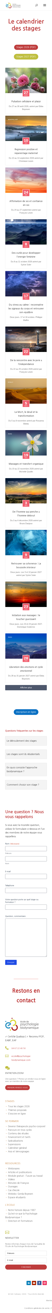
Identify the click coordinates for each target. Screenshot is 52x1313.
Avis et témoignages (17, 1151)
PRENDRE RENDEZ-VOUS (17, 1087)
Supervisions (13, 1144)
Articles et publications (18, 1172)
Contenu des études (17, 1133)
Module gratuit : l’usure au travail (24, 1176)
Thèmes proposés (16, 1110)
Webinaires (12, 1168)
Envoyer (10, 962)
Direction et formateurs (19, 1221)
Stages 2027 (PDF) (26, 56)
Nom (7, 863)
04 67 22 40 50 (18, 1048)
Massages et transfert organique (26, 464)
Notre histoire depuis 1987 (20, 1210)
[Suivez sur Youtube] (34, 1283)
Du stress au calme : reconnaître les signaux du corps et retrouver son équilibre (26, 309)
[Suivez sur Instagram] (45, 1283)
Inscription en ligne (26, 712)
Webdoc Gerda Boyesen (19, 1194)
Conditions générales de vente (36, 1308)
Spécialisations (14, 1141)
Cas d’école (12, 1190)
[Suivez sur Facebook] (39, 1283)
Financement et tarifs (17, 1137)
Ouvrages (11, 1186)
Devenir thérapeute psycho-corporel (25, 1126)
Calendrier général (16, 1148)
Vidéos (10, 1179)
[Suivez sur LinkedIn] (29, 1283)
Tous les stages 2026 (17, 1106)
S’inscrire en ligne (15, 1113)
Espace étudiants (15, 1197)
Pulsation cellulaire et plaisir (26, 101)
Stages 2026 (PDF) (26, 47)
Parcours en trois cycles (18, 1130)
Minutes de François (17, 1183)
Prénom (8, 853)
